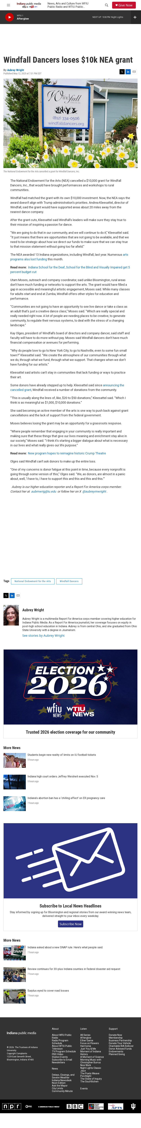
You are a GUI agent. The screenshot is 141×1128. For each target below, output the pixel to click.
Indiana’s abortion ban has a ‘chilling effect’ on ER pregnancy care (66, 798)
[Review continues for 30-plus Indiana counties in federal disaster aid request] (14, 974)
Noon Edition (59, 1083)
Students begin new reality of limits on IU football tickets (62, 754)
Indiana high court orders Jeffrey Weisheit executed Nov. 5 (63, 776)
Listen (83, 1029)
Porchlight (85, 1076)
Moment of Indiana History (90, 1053)
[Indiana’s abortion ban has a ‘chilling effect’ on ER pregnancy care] (14, 803)
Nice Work (85, 1065)
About (55, 1029)
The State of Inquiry (91, 1079)
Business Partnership (120, 1040)
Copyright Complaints (17, 1053)
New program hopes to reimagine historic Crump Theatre (67, 453)
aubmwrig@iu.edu (43, 491)
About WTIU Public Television (62, 1047)
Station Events (60, 1057)
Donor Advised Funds (120, 1049)
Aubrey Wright (15, 70)
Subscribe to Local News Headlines (70, 906)
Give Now (125, 5)
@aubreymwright (94, 491)
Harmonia (85, 1046)
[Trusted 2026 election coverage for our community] (70, 687)
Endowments (116, 1051)
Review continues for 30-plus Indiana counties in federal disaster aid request (74, 969)
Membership (116, 1038)
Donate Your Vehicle (120, 1043)
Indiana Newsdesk (62, 1080)
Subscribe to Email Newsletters (62, 1061)
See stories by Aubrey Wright (43, 635)
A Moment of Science (92, 1057)
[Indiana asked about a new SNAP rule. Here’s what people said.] (14, 953)
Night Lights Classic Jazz (90, 1069)
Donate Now (115, 1035)
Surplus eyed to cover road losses (48, 990)
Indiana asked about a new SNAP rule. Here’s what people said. (65, 947)
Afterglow (85, 1038)
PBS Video (57, 1054)
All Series (85, 1035)
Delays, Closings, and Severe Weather (63, 1076)
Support (113, 1029)
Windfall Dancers (69, 581)
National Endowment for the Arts (33, 581)
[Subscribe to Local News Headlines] (70, 860)
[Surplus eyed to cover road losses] (14, 996)
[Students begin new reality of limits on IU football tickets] (14, 760)
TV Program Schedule (64, 1051)
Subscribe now (71, 924)
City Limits (57, 1088)
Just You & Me (88, 1049)
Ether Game (86, 1040)
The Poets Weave (89, 1073)
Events (84, 1088)
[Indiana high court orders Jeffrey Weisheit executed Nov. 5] (14, 782)
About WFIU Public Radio (62, 1036)
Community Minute (62, 1091)
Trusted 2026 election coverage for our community (70, 732)
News (55, 1068)
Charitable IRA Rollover (121, 1046)
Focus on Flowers (89, 1043)
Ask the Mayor (60, 1085)
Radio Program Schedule (60, 1042)
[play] (9, 17)
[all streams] (136, 17)
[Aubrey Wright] (11, 615)
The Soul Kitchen (89, 1081)
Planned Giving (117, 1054)
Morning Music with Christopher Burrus (90, 1061)
